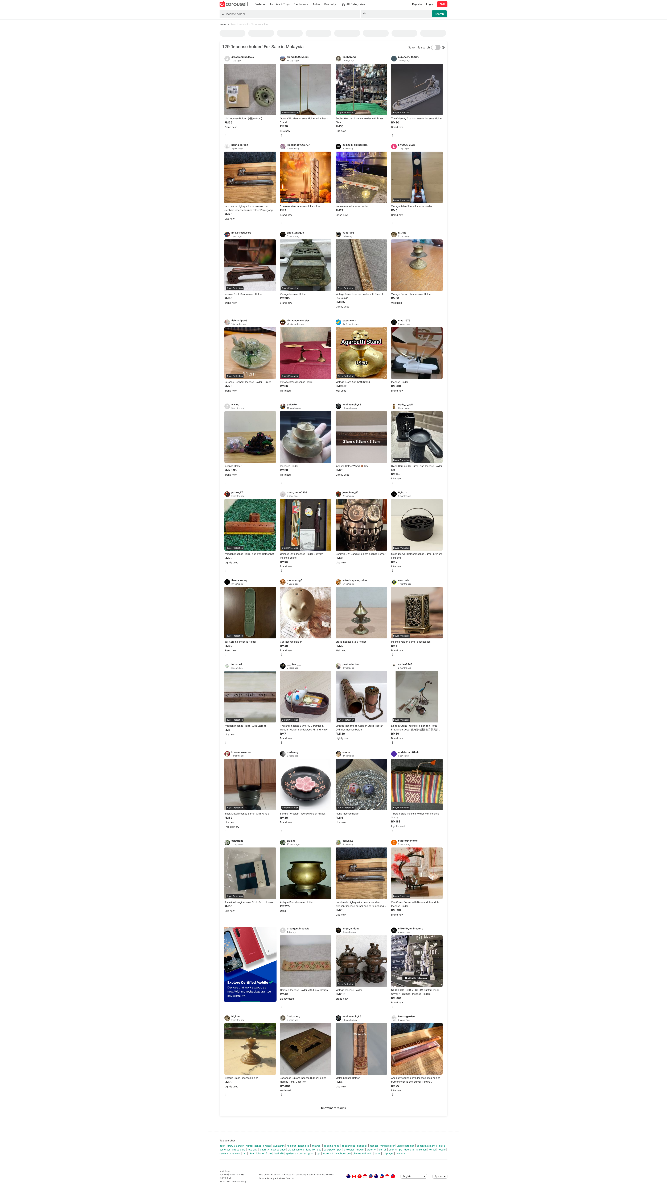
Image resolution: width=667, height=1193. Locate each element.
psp (319, 1149)
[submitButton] (439, 13)
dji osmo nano (331, 1145)
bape (377, 1153)
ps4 (339, 1149)
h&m (251, 1153)
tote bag (252, 1149)
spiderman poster (296, 1153)
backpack (329, 1149)
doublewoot (348, 1145)
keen (222, 1145)
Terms (262, 1178)
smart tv (264, 1149)
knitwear (316, 1145)
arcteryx (371, 1149)
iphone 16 (303, 1145)
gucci (311, 1153)
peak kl (393, 1149)
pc (400, 1149)
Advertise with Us (324, 1174)
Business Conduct (285, 1178)
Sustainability (300, 1174)
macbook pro (343, 1153)
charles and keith (362, 1153)
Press (288, 1174)
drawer (360, 1149)
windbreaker (387, 1145)
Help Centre (264, 1174)
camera (224, 1153)
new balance (278, 1149)
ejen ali (382, 1149)
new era (400, 1153)
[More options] (225, 135)
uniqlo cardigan (405, 1145)
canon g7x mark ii (427, 1145)
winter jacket (253, 1145)
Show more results (333, 1108)
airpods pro (238, 1149)
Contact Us (278, 1174)
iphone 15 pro (264, 1153)
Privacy (270, 1178)
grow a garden (235, 1145)
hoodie (442, 1149)
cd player (388, 1153)
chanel (267, 1145)
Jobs (311, 1174)
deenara (409, 1149)
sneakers (235, 1153)
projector (349, 1149)
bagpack (362, 1145)
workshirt (328, 1153)
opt (318, 1153)
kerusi (432, 1149)
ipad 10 (310, 1149)
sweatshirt (279, 1145)
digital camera (296, 1149)
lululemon (421, 1149)
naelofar (291, 1145)
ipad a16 (279, 1153)
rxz (244, 1153)
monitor (374, 1145)
